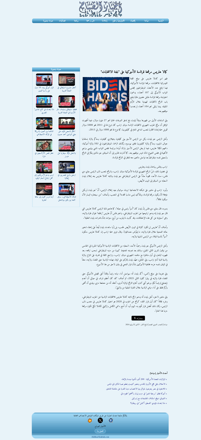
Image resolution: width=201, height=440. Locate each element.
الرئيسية (160, 21)
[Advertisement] (100, 43)
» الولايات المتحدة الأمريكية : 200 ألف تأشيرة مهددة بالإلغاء (144, 379)
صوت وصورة (48, 21)
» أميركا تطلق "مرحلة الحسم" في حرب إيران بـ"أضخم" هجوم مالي (144, 394)
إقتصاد (132, 21)
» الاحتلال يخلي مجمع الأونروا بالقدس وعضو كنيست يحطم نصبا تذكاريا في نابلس (137, 384)
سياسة (147, 21)
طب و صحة (90, 21)
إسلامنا (104, 21)
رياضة (76, 21)
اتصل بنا (100, 431)
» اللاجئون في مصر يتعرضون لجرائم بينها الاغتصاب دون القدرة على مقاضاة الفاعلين (136, 389)
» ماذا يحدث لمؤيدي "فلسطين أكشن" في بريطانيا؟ (148, 403)
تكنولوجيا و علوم (119, 21)
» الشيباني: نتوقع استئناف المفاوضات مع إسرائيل (149, 398)
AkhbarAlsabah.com (100, 437)
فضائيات (62, 21)
